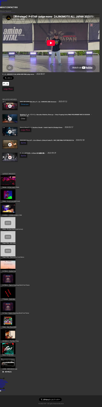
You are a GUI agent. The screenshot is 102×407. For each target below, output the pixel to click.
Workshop (2, 384)
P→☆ (5, 84)
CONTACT (10, 7)
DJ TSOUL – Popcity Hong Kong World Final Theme (15, 285)
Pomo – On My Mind (7, 355)
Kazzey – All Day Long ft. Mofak (10, 187)
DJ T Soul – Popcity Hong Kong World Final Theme (15, 313)
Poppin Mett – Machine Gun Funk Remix (13, 257)
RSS (16, 7)
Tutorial (2, 386)
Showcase (25, 104)
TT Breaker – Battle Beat (8, 299)
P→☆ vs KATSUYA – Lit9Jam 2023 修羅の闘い (38, 153)
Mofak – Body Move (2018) (9, 327)
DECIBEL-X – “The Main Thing (10, 341)
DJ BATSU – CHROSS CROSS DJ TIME (12, 215)
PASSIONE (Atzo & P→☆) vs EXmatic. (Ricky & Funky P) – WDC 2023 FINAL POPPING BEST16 (52, 140)
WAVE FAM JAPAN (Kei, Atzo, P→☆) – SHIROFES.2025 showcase (43, 101)
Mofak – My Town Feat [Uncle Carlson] (12, 229)
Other (23, 119)
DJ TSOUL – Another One (9, 271)
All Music (8, 372)
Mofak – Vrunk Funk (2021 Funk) (11, 201)
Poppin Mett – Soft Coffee (9, 243)
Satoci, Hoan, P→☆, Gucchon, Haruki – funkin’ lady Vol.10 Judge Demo (46, 127)
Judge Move (8, 89)
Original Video (4, 382)
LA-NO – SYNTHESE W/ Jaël (9, 369)
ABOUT (3, 7)
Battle (23, 143)
